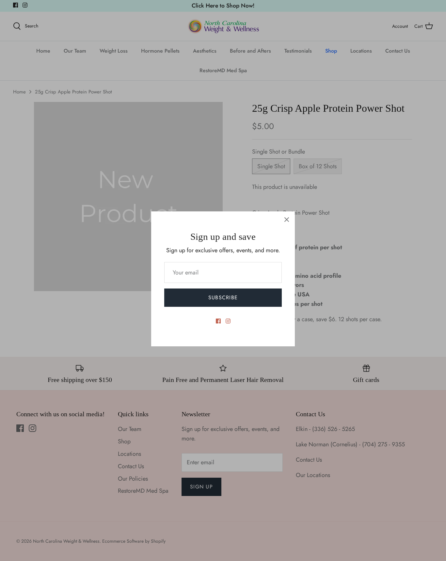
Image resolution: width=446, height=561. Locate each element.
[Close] (286, 219)
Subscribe (223, 297)
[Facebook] (218, 321)
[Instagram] (228, 321)
